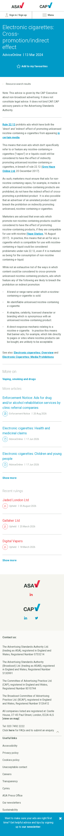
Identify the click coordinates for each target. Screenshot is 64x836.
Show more (9, 477)
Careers (6, 774)
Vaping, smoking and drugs (19, 379)
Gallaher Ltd (11, 521)
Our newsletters (11, 802)
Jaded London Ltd (15, 500)
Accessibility (9, 745)
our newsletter (31, 826)
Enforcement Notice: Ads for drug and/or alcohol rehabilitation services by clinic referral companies (31, 403)
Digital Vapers (12, 541)
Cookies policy (11, 760)
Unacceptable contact (14, 767)
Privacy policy (10, 752)
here (12, 730)
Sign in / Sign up (18, 15)
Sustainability (10, 809)
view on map (11, 718)
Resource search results (18, 84)
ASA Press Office (12, 795)
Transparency (10, 781)
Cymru (6, 788)
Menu (50, 15)
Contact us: (9, 637)
